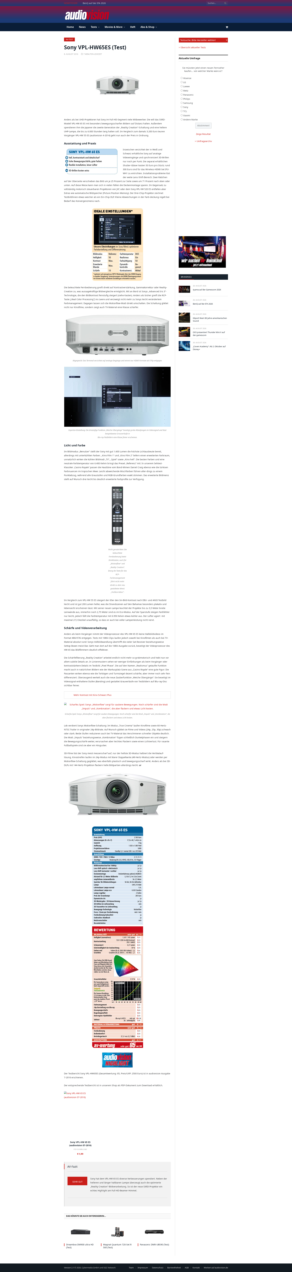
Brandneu (186, 276)
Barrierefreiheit (174, 1267)
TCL (185, 111)
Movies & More (113, 27)
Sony (185, 107)
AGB (187, 1267)
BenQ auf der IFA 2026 (94, 3)
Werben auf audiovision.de (216, 1267)
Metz (185, 90)
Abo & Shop (147, 27)
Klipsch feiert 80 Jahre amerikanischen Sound (210, 319)
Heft (132, 27)
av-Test (69, 39)
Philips (186, 98)
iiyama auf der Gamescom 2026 (207, 289)
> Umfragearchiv (203, 141)
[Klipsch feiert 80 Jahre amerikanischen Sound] (184, 317)
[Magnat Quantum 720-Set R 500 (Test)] (117, 1232)
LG (184, 82)
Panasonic (188, 94)
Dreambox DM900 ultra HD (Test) (80, 1246)
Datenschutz (157, 1267)
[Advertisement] (172, 14)
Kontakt (196, 1267)
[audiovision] (87, 14)
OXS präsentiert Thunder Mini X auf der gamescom (209, 333)
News (82, 27)
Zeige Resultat (203, 134)
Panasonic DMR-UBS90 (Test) (154, 1244)
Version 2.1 (69, 1267)
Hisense (187, 78)
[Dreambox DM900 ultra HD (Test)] (80, 1232)
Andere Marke (190, 119)
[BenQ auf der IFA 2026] (184, 303)
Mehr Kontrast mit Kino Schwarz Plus (92, 695)
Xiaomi (186, 115)
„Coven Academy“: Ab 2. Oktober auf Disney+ (209, 348)
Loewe (186, 86)
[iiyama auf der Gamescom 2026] (184, 289)
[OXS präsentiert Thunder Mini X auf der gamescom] (184, 332)
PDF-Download (80, 1149)
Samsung (188, 103)
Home (70, 27)
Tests (94, 27)
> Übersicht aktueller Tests (192, 47)
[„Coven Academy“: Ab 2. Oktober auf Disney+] (184, 346)
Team (131, 1267)
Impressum (143, 1267)
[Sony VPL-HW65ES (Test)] (117, 86)
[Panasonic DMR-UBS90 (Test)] (154, 1232)
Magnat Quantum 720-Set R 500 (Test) (117, 1246)
